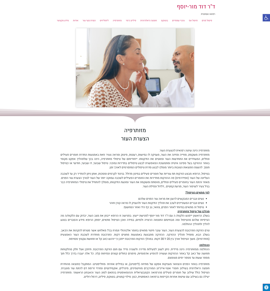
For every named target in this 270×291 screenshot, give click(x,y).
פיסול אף (193, 20)
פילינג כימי (131, 20)
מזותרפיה (117, 20)
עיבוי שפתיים (178, 20)
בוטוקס (164, 20)
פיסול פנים (207, 20)
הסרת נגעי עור (89, 20)
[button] (266, 17)
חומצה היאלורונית (148, 20)
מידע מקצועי (63, 20)
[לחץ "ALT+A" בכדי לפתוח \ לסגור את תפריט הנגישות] (266, 287)
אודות (75, 20)
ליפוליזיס (104, 20)
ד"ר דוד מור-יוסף (196, 7)
